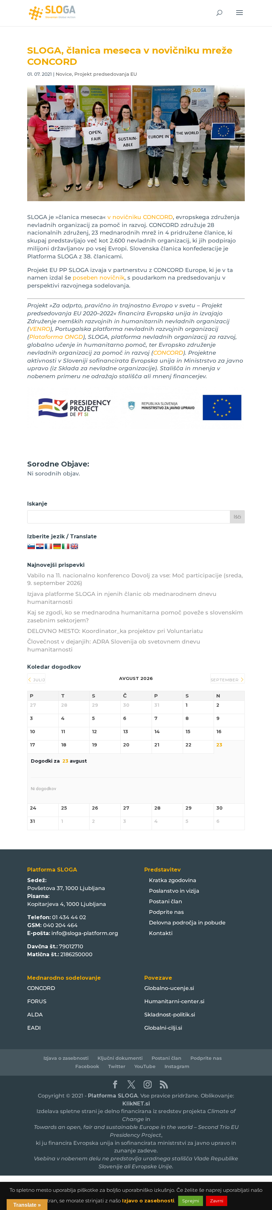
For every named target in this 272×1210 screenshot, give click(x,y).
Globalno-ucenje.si (169, 988)
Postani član (165, 901)
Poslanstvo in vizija (174, 891)
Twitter (116, 1066)
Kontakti (160, 933)
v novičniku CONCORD (139, 217)
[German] (57, 546)
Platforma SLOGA (113, 1096)
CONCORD (168, 352)
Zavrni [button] (216, 1200)
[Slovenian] (31, 546)
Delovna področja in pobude (187, 922)
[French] (48, 546)
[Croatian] (40, 546)
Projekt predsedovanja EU (105, 74)
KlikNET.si (136, 1103)
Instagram (177, 1066)
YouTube (145, 1066)
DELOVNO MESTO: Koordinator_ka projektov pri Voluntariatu (115, 631)
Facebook (87, 1066)
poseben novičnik (98, 277)
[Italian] (66, 546)
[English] (74, 546)
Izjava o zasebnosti (66, 1058)
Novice (64, 74)
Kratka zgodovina (172, 880)
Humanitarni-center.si (174, 1001)
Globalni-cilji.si (163, 1028)
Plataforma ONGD (56, 337)
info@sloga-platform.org (84, 933)
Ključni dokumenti (120, 1058)
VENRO (39, 329)
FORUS (36, 1001)
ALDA (35, 1014)
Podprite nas (166, 912)
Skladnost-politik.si (169, 1014)
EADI (34, 1028)
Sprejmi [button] (190, 1200)
